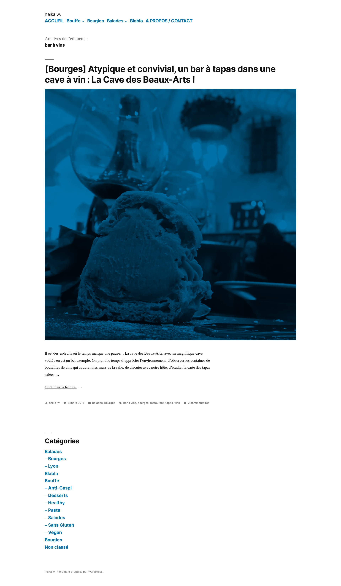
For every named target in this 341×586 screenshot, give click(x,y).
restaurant (157, 403)
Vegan (55, 532)
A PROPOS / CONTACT (169, 20)
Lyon (53, 466)
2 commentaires (198, 403)
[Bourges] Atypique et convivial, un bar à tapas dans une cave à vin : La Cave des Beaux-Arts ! (160, 74)
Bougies (95, 20)
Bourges (109, 403)
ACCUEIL (54, 20)
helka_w (54, 403)
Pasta (54, 510)
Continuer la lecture (63, 387)
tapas (169, 403)
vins (177, 403)
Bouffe (73, 20)
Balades (115, 20)
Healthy (56, 502)
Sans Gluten (61, 525)
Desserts (58, 495)
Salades (56, 517)
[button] (170, 214)
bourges (143, 403)
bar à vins (129, 403)
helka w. (53, 14)
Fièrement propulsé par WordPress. (80, 571)
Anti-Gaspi (60, 488)
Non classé (56, 547)
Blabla (136, 20)
